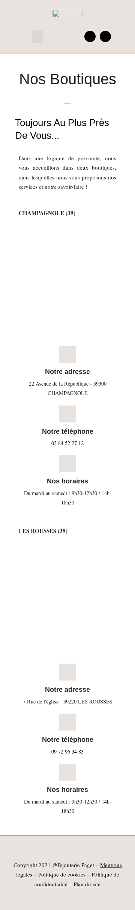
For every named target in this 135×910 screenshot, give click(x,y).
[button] (37, 36)
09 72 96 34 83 (67, 751)
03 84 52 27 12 (67, 443)
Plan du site (87, 884)
